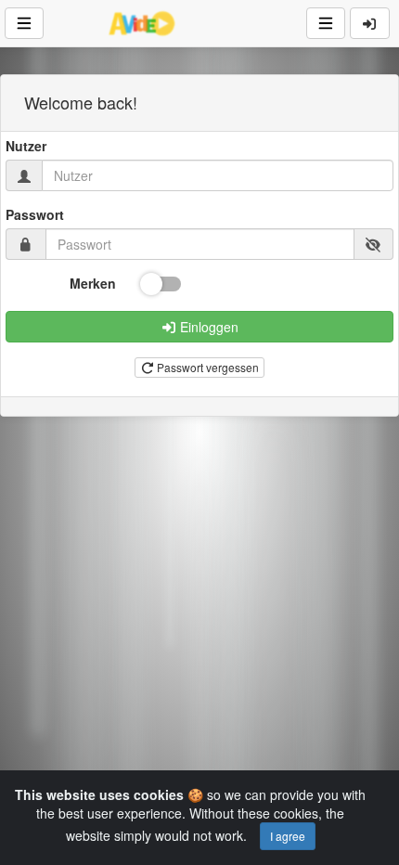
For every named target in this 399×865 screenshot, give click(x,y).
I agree (287, 836)
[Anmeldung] (370, 23)
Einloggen (207, 326)
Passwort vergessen (206, 367)
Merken (93, 283)
